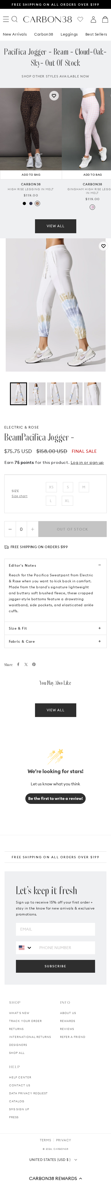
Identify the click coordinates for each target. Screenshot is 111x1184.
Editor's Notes (22, 565)
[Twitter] (26, 664)
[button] (55, 1178)
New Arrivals (15, 34)
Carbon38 (43, 34)
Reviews (67, 1029)
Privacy (63, 1140)
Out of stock (73, 529)
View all (56, 226)
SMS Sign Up (19, 1109)
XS (51, 487)
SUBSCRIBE (55, 966)
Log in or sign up (87, 462)
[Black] (24, 203)
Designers (18, 1045)
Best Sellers (96, 34)
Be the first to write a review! (55, 798)
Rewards (67, 1021)
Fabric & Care (22, 641)
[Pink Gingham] (92, 207)
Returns (16, 1029)
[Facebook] (18, 664)
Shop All (16, 1053)
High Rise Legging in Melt (31, 189)
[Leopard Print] (37, 203)
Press (13, 1117)
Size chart (20, 496)
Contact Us (19, 1085)
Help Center (20, 1077)
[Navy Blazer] (31, 203)
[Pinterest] (34, 664)
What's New (19, 1013)
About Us (68, 1013)
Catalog (16, 1101)
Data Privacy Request (28, 1093)
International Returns (30, 1037)
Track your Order (25, 1021)
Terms (45, 1140)
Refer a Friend (72, 1037)
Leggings (69, 34)
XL (67, 501)
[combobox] (25, 947)
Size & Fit (18, 628)
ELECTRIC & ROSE (21, 427)
